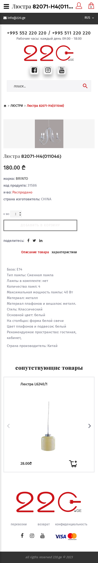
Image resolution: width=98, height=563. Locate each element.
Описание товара (35, 252)
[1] (72, 463)
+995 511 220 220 (71, 33)
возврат (44, 524)
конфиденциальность (71, 524)
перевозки (19, 524)
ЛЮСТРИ (16, 106)
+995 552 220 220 (26, 33)
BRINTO (22, 178)
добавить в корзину (40, 225)
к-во (6, 214)
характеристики (64, 252)
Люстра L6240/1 (34, 384)
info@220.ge (17, 18)
